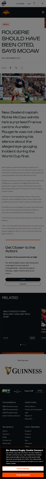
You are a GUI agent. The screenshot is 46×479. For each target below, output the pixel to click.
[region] (23, 463)
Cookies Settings (23, 468)
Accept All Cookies (23, 475)
